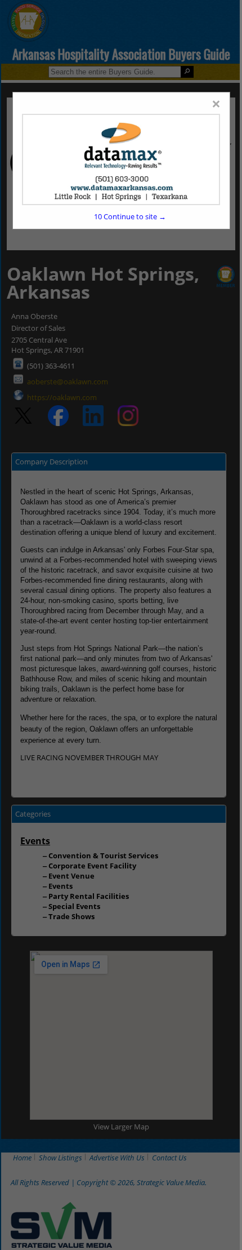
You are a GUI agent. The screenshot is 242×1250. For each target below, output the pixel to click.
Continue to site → (130, 216)
